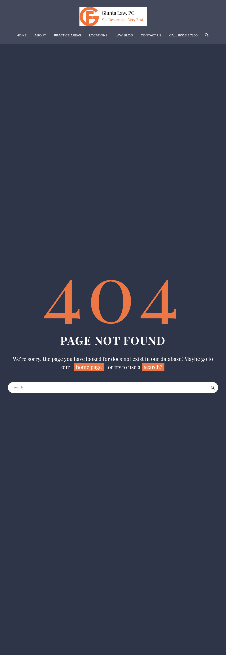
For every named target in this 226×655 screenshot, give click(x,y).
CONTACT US (151, 35)
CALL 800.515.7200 (183, 35)
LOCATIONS (98, 35)
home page (89, 366)
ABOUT (40, 35)
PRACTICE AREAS (67, 35)
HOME (21, 35)
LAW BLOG (124, 35)
